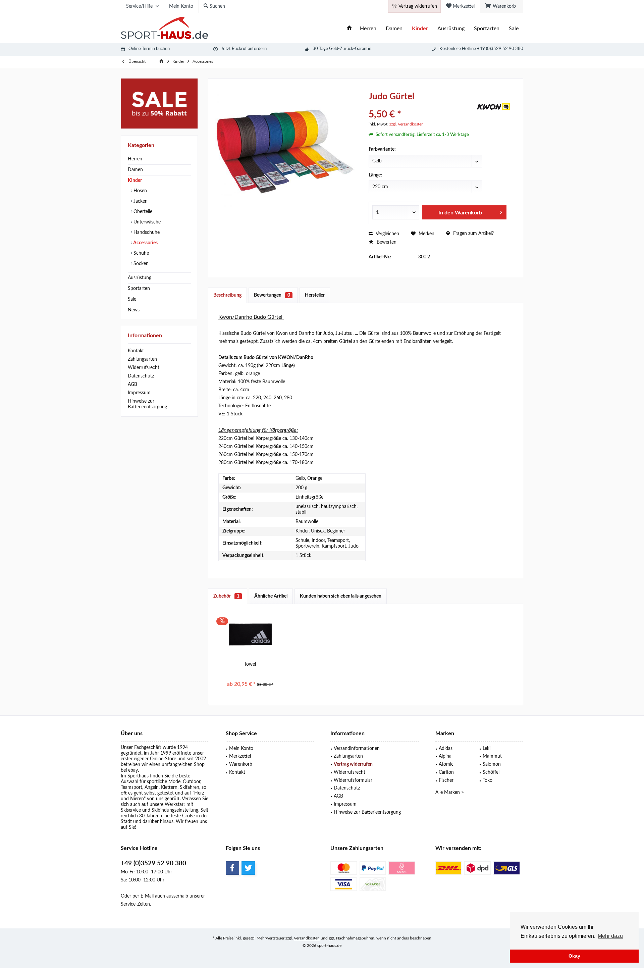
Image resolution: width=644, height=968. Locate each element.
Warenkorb (240, 764)
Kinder (135, 180)
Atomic (446, 764)
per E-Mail (143, 896)
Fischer (446, 780)
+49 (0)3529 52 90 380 (153, 863)
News (134, 310)
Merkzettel (240, 756)
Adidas (445, 748)
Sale (132, 299)
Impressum (139, 393)
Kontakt (136, 351)
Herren (135, 159)
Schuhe (140, 253)
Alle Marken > (449, 792)
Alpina (445, 756)
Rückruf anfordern (249, 49)
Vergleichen (386, 234)
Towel (250, 664)
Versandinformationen (357, 748)
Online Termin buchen (149, 49)
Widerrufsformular (353, 780)
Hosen (139, 191)
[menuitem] (501, 6)
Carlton (446, 772)
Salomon (492, 764)
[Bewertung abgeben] (422, 105)
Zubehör (226, 596)
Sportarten (139, 288)
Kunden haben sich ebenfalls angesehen (340, 596)
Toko (487, 780)
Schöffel (491, 772)
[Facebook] (232, 868)
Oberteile (142, 211)
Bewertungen (272, 295)
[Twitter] (248, 868)
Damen (135, 169)
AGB (132, 384)
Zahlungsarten (142, 359)
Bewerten (385, 242)
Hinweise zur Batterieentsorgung (147, 404)
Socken (140, 263)
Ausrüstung (139, 277)
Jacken (140, 201)
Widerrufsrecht (143, 367)
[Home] (349, 29)
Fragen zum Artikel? (473, 233)
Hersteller (315, 295)
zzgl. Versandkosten (406, 124)
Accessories (145, 243)
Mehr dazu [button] (610, 936)
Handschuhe (146, 232)
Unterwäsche (146, 222)
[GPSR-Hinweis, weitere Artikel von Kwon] (493, 106)
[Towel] (250, 634)
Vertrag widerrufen (353, 764)
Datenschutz (141, 376)
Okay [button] (574, 956)
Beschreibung (227, 295)
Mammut (492, 756)
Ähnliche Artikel (270, 596)
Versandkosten (307, 938)
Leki (486, 748)
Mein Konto (241, 748)
